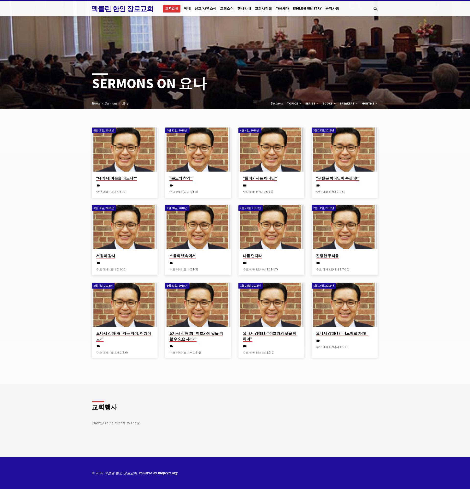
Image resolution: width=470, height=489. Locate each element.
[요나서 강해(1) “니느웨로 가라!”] (344, 305)
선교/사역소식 (205, 8)
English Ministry (307, 8)
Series (310, 103)
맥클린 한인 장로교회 (122, 8)
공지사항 (332, 8)
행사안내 (244, 8)
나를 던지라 (252, 255)
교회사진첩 (263, 8)
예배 (187, 8)
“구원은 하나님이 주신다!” (337, 178)
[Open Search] (375, 8)
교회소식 (227, 8)
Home (96, 103)
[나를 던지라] (271, 227)
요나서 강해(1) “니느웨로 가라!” (342, 333)
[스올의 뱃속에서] (198, 227)
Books (327, 103)
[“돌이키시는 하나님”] (271, 150)
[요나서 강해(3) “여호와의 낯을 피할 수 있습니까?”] (198, 305)
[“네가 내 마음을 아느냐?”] (125, 150)
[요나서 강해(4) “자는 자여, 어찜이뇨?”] (125, 305)
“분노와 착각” (181, 178)
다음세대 (282, 8)
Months (368, 103)
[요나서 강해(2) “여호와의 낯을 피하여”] (271, 305)
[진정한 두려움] (344, 227)
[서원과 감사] (125, 227)
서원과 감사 (105, 255)
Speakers (347, 103)
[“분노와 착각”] (198, 150)
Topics (293, 103)
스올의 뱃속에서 (182, 255)
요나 (125, 103)
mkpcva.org (167, 473)
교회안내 (171, 8)
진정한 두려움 (327, 255)
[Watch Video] (98, 185)
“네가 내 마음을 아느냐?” (116, 178)
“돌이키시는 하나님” (260, 178)
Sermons (111, 103)
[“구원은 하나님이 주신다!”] (344, 150)
